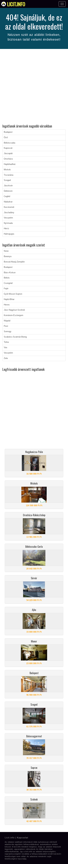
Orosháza (8, 159)
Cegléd (7, 196)
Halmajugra (9, 234)
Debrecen (8, 191)
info (16, 4)
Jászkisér (8, 186)
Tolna (6, 342)
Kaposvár (8, 148)
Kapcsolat (22, 837)
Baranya (7, 256)
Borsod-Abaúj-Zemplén (14, 262)
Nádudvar (8, 202)
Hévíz (6, 228)
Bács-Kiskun (9, 272)
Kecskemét (9, 207)
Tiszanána (8, 175)
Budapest (8, 132)
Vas (5, 347)
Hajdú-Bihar (9, 299)
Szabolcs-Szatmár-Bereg (15, 337)
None (6, 251)
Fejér (6, 288)
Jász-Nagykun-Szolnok (14, 310)
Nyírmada (8, 223)
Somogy (7, 331)
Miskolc (7, 170)
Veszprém (8, 218)
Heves (7, 305)
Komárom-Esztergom (13, 315)
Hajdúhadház (10, 164)
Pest (6, 326)
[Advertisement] (34, 87)
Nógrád (7, 321)
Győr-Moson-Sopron (13, 294)
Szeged (7, 180)
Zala (6, 358)
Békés (7, 278)
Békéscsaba (9, 143)
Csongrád (8, 283)
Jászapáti (8, 153)
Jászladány (9, 212)
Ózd (6, 137)
